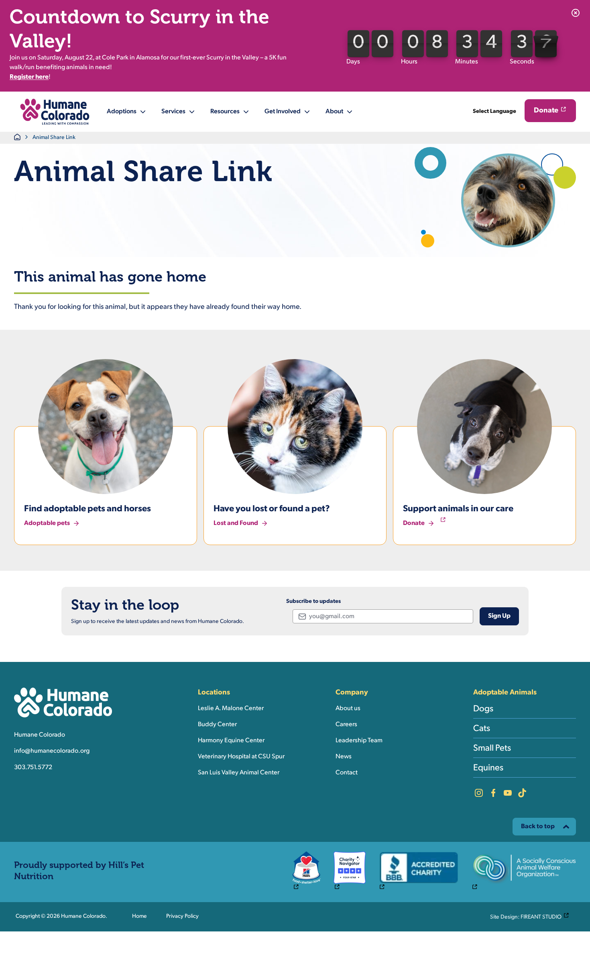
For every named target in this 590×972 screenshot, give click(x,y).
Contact (347, 773)
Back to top (538, 826)
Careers (346, 724)
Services (173, 111)
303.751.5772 (33, 767)
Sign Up (499, 616)
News (344, 757)
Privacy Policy (182, 916)
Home (139, 916)
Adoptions (121, 111)
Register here (29, 77)
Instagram (478, 792)
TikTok (522, 792)
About (334, 111)
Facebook (493, 792)
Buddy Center (217, 724)
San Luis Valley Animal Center (238, 773)
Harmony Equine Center (231, 740)
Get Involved (282, 111)
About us (348, 708)
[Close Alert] (575, 13)
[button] (55, 112)
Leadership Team (359, 740)
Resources (225, 111)
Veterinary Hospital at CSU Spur (241, 757)
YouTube (507, 792)
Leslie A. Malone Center (231, 708)
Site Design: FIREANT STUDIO (531, 916)
